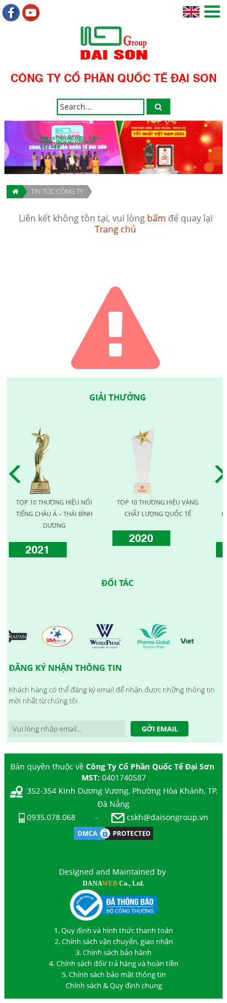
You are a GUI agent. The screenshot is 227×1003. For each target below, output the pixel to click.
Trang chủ (115, 229)
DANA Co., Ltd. (113, 883)
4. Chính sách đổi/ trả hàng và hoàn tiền (114, 963)
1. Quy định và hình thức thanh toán (113, 930)
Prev (17, 474)
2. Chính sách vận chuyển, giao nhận (114, 941)
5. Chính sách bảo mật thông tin (114, 974)
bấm (156, 218)
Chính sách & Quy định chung (114, 985)
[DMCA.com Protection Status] (113, 832)
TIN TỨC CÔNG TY (57, 191)
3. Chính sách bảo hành (113, 952)
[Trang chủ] (15, 191)
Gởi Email (160, 729)
